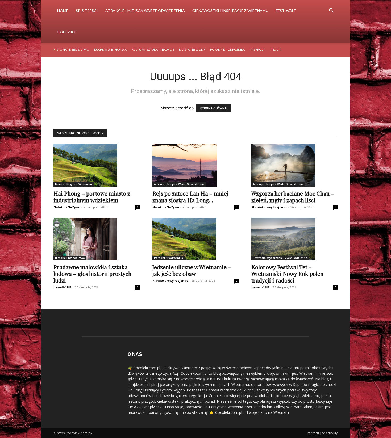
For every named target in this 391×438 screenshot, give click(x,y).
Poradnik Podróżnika (227, 50)
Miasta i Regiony (192, 50)
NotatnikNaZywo (66, 207)
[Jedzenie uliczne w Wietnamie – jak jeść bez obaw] (195, 239)
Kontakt (66, 32)
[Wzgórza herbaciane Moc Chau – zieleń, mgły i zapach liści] (294, 165)
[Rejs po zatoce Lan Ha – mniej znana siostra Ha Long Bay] (195, 165)
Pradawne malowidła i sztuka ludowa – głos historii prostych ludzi (92, 273)
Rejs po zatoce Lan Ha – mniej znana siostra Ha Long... (190, 196)
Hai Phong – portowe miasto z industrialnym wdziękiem (91, 196)
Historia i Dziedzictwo (71, 50)
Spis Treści (87, 10)
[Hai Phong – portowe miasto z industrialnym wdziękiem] (96, 165)
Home (62, 10)
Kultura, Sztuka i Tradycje (153, 50)
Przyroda (257, 50)
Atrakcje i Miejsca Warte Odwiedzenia (145, 10)
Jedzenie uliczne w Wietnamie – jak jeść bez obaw (191, 270)
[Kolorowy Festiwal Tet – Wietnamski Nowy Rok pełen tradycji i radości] (294, 239)
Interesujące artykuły (322, 433)
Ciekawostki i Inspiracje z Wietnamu (230, 10)
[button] (331, 11)
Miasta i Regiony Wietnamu (73, 184)
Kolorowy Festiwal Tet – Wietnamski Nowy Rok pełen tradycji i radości (287, 273)
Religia (276, 50)
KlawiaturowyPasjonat (269, 207)
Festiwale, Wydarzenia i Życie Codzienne (280, 258)
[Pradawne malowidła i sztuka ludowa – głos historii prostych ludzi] (96, 239)
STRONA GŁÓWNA (213, 108)
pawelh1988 (62, 287)
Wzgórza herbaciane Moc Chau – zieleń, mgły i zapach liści (292, 196)
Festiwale (286, 10)
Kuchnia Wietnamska (110, 50)
